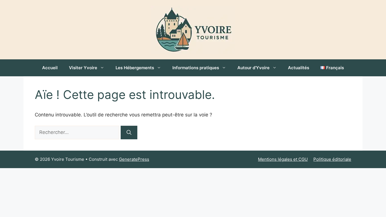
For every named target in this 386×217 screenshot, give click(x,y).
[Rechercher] (129, 132)
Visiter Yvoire (83, 67)
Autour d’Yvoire (253, 67)
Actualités (298, 67)
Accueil (50, 67)
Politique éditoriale (332, 159)
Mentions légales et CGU (283, 159)
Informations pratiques (195, 67)
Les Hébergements (135, 67)
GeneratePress (134, 159)
